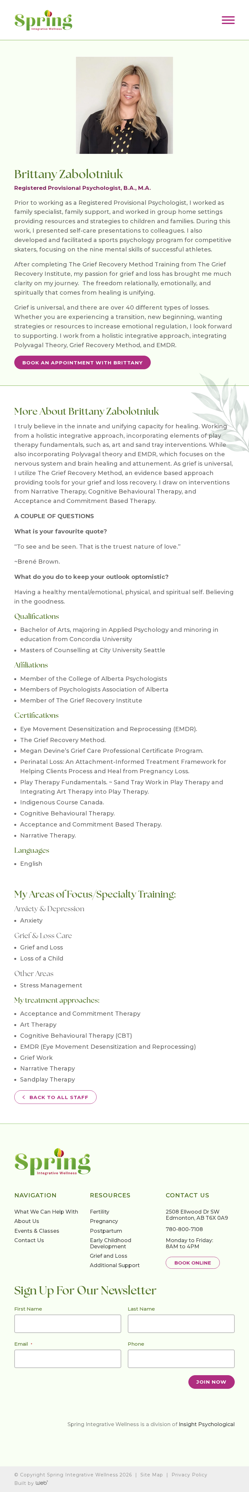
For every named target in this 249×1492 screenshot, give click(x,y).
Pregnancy (104, 1221)
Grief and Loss (108, 1256)
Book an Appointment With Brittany (82, 363)
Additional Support (115, 1266)
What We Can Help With (46, 1212)
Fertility (99, 1212)
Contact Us (29, 1240)
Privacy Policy (190, 1475)
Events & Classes (36, 1231)
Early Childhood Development (110, 1243)
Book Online (192, 1263)
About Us (26, 1221)
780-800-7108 (184, 1229)
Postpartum (106, 1231)
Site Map (151, 1475)
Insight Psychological (207, 1424)
